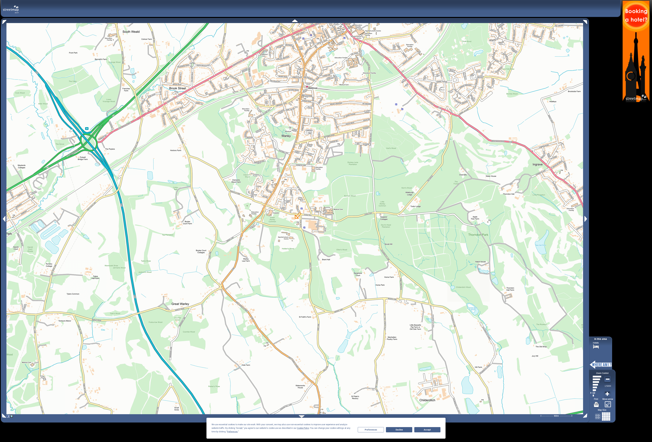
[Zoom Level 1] (596, 395)
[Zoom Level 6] (596, 382)
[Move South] (302, 416)
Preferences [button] (232, 431)
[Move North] (295, 20)
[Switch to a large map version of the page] (602, 416)
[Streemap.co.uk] (11, 7)
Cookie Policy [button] (303, 428)
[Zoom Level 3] (596, 390)
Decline (399, 430)
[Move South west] (3, 416)
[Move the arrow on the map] (607, 403)
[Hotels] (596, 346)
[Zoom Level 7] (596, 379)
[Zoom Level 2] (596, 393)
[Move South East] (586, 416)
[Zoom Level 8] (596, 376)
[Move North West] (3, 21)
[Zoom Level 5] (596, 385)
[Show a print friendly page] (596, 403)
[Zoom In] (608, 394)
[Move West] (3, 219)
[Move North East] (586, 21)
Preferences (371, 430)
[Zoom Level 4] (596, 387)
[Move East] (586, 219)
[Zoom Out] (608, 379)
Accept (427, 430)
